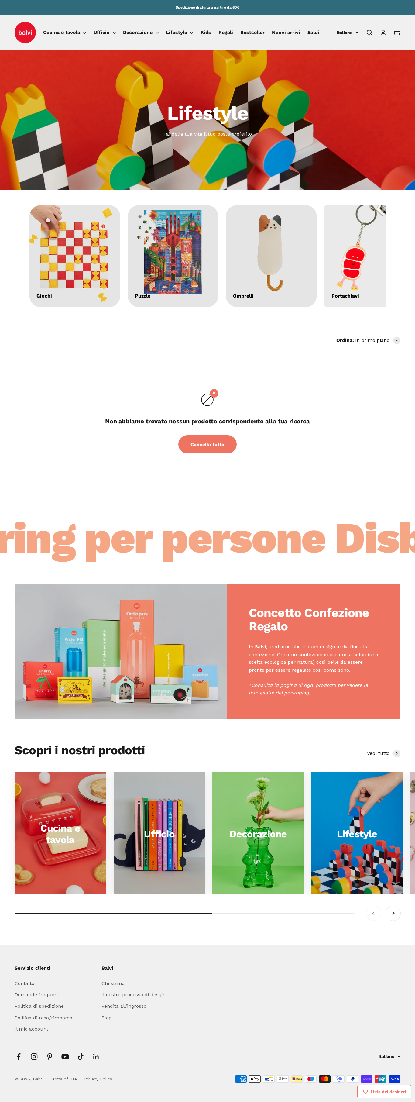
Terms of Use (64, 1078)
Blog (106, 1018)
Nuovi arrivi (286, 33)
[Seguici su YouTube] (65, 1056)
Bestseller (252, 33)
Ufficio (102, 33)
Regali (225, 33)
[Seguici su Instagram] (34, 1056)
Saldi (313, 33)
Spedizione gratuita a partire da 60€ (207, 7)
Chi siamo (113, 983)
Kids (206, 33)
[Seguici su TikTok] (81, 1056)
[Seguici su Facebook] (19, 1056)
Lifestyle (176, 33)
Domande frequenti (37, 994)
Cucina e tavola (61, 33)
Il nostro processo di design (133, 994)
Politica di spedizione (39, 1006)
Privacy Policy (98, 1078)
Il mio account (31, 1029)
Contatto (24, 983)
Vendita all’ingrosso (123, 1006)
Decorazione (138, 33)
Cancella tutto (207, 444)
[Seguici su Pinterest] (50, 1056)
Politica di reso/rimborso (43, 1018)
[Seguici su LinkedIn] (96, 1056)
